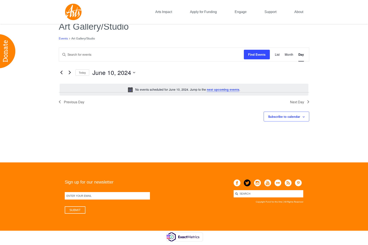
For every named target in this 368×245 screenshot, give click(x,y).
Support (270, 12)
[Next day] (69, 72)
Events (63, 38)
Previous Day (74, 101)
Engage (241, 12)
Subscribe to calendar (284, 116)
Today (82, 72)
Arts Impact (163, 12)
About (298, 12)
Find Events (257, 54)
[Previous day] (61, 72)
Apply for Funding (203, 12)
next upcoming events (223, 89)
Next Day (297, 101)
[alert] (184, 90)
